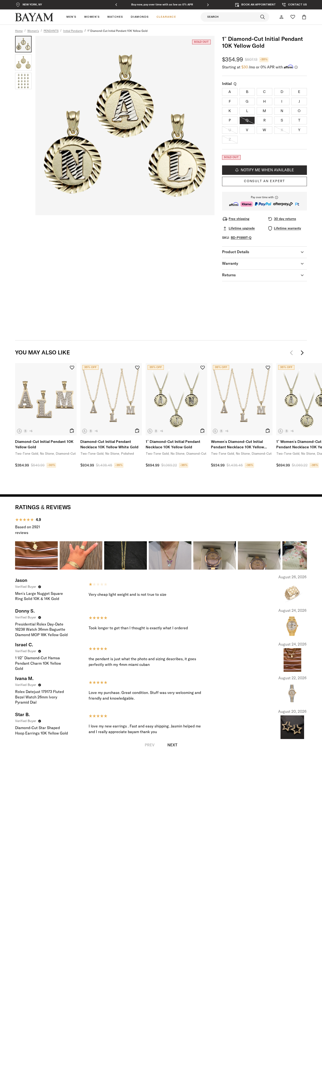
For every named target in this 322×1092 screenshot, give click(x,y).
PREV (150, 745)
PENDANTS (51, 31)
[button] (264, 201)
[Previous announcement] (116, 5)
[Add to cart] (72, 430)
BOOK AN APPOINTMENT (258, 4)
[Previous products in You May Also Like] (292, 352)
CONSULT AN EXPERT (264, 181)
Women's (33, 31)
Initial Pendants (73, 31)
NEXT (172, 745)
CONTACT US (297, 4)
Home (19, 31)
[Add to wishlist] (72, 367)
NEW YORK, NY (32, 4)
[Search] (262, 17)
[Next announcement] (208, 5)
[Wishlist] (293, 17)
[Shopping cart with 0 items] (304, 17)
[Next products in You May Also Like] (302, 352)
